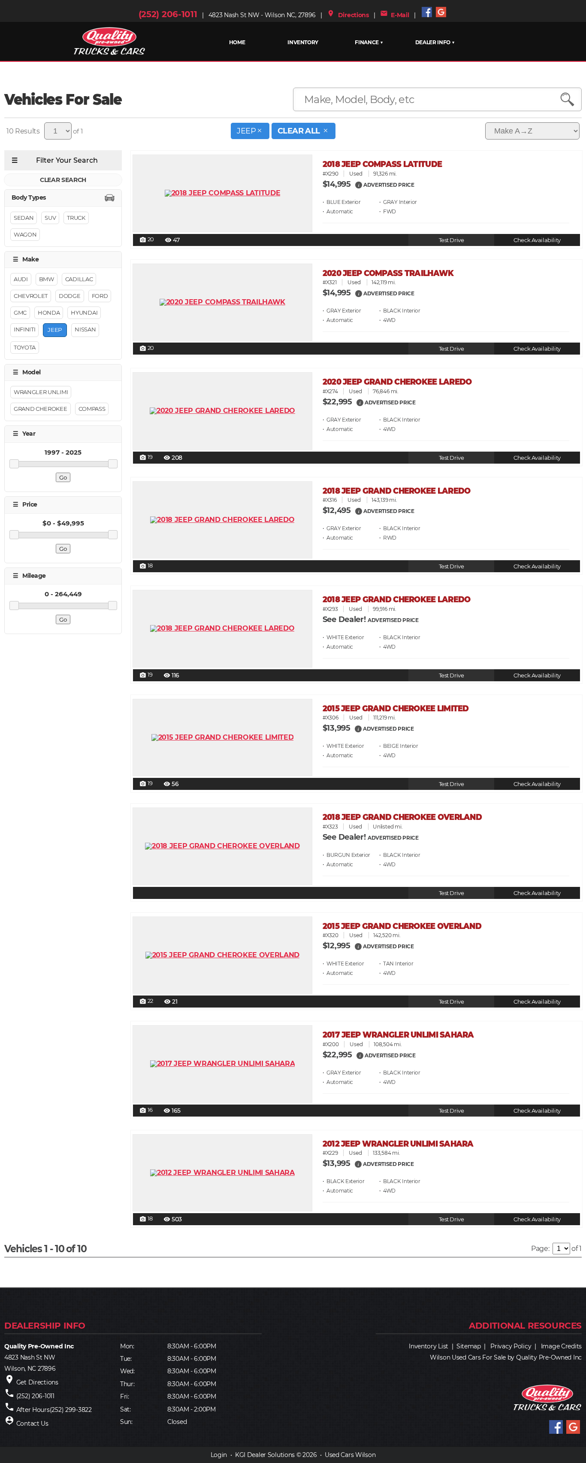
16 (146, 1110)
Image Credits (561, 1346)
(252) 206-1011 (168, 14)
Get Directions (37, 1382)
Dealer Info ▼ (434, 42)
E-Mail (394, 15)
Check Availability (537, 240)
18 (146, 566)
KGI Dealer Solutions (265, 1455)
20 (146, 240)
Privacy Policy (510, 1346)
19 (146, 457)
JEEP (246, 131)
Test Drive (451, 240)
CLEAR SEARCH (63, 180)
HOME (237, 42)
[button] (358, 184)
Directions (348, 15)
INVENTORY (302, 42)
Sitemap (468, 1346)
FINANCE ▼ (369, 42)
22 (146, 1001)
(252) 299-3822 (71, 1410)
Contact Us (32, 1423)
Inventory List (428, 1346)
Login (219, 1455)
